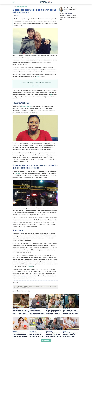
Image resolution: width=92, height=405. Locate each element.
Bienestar (15, 331)
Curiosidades (66, 308)
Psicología (15, 308)
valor (37, 76)
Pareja (48, 308)
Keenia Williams (26, 106)
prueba (24, 276)
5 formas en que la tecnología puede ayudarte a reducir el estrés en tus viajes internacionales (36, 334)
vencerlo (31, 266)
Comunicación (33, 308)
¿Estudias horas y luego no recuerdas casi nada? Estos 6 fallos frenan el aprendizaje (21, 312)
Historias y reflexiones (22, 6)
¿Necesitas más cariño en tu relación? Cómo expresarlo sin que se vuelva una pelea (53, 312)
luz (51, 94)
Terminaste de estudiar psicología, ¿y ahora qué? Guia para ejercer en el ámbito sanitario (53, 334)
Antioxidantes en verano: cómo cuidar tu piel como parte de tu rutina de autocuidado (20, 334)
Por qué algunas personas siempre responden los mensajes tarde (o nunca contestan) (37, 312)
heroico (18, 173)
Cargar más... (46, 340)
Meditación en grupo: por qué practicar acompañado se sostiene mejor (70, 334)
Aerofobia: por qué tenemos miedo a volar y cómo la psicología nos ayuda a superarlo (71, 312)
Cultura (14, 6)
